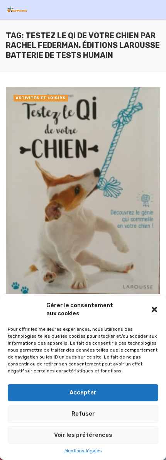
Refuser (83, 413)
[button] (154, 309)
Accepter (83, 392)
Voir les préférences (83, 434)
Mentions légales (83, 450)
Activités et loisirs (41, 98)
